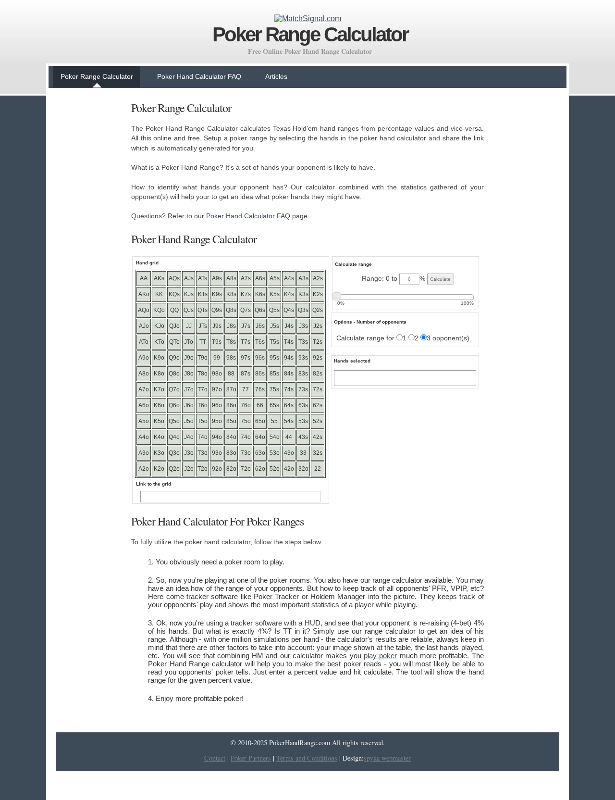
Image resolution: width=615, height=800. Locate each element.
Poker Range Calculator (97, 76)
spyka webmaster (387, 757)
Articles (276, 76)
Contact (214, 757)
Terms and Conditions (306, 757)
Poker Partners (251, 757)
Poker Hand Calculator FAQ (199, 76)
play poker (380, 655)
